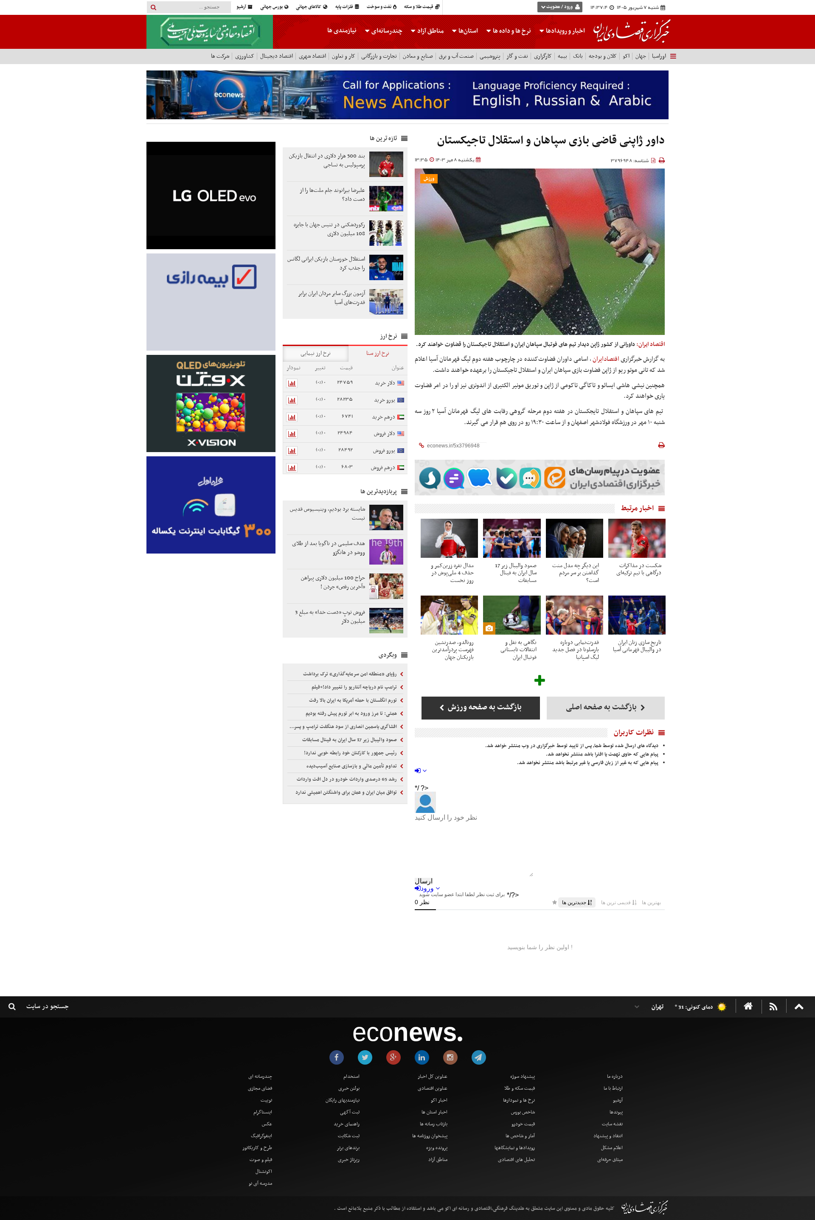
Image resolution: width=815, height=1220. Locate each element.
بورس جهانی (272, 7)
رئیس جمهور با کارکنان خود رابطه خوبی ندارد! (351, 753)
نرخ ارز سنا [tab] (377, 353)
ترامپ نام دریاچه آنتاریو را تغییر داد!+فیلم (355, 687)
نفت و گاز (517, 56)
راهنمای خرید (347, 1124)
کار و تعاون (343, 56)
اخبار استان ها (434, 1112)
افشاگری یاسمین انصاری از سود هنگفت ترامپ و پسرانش (343, 726)
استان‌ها (467, 31)
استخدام (351, 1076)
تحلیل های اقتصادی (516, 1159)
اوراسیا (659, 56)
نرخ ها (512, 31)
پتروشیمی (490, 56)
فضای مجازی (260, 1088)
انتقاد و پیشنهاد (608, 1136)
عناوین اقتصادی (432, 1088)
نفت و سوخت (379, 7)
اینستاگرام (262, 1112)
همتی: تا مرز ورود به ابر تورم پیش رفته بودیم (352, 713)
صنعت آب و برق (456, 56)
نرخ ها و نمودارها (519, 1100)
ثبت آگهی (350, 1112)
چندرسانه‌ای (386, 31)
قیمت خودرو (523, 1124)
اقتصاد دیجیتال (276, 56)
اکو (626, 56)
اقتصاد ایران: (650, 344)
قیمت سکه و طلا (519, 1088)
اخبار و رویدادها (565, 31)
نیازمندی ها (342, 30)
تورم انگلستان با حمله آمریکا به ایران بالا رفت (353, 700)
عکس (267, 1124)
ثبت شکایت (349, 1136)
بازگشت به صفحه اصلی (602, 707)
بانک (578, 56)
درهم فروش (383, 467)
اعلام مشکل (612, 1148)
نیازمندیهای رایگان (343, 1100)
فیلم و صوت (261, 1159)
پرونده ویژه (436, 1148)
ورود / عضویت (559, 7)
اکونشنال (264, 1171)
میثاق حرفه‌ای (610, 1159)
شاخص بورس (523, 1112)
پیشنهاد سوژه (522, 1076)
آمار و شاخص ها (520, 1136)
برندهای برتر (348, 1148)
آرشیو (241, 7)
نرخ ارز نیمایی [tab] (316, 353)
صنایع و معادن (418, 56)
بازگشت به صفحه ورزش (484, 707)
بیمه (562, 56)
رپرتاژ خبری (349, 1159)
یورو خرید (384, 400)
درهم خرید (383, 417)
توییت (266, 1100)
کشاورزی (244, 56)
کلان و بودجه (603, 56)
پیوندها (616, 1112)
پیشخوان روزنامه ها (429, 1136)
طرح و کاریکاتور (257, 1148)
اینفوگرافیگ (261, 1136)
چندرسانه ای (260, 1076)
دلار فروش (384, 434)
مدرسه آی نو (260, 1183)
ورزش (429, 179)
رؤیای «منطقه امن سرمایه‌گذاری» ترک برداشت (350, 674)
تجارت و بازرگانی (379, 56)
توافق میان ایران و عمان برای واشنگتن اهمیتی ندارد (346, 792)
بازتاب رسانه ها (433, 1124)
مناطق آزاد (430, 31)
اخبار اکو (439, 1100)
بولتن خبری (349, 1088)
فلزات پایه (344, 7)
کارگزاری (543, 56)
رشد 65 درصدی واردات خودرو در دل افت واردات (347, 779)
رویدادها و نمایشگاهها (515, 1148)
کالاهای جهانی (309, 7)
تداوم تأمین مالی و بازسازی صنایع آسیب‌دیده (352, 766)
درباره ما (615, 1076)
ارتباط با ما (613, 1088)
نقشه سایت (612, 1124)
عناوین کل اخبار (432, 1076)
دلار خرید (385, 383)
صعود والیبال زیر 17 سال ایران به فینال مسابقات (350, 740)
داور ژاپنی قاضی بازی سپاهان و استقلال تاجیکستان (551, 140)
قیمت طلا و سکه (419, 7)
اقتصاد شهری (312, 56)
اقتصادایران (606, 359)
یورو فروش (384, 450)
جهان (640, 56)
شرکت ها (220, 56)
